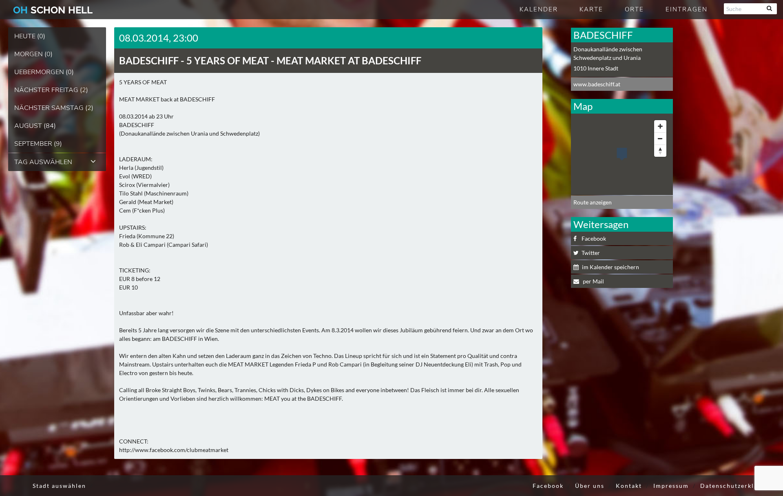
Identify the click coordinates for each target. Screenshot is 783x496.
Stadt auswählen (59, 485)
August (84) (35, 125)
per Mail (593, 281)
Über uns (589, 485)
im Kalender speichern (610, 266)
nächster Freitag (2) (51, 90)
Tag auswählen (43, 162)
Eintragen (687, 9)
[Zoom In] (660, 126)
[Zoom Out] (660, 138)
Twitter (591, 252)
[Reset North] (660, 151)
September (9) (38, 143)
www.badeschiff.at (596, 84)
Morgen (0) (33, 54)
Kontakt (629, 485)
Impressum (671, 485)
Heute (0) (29, 36)
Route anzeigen (592, 202)
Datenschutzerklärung (736, 485)
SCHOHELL (53, 10)
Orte (634, 9)
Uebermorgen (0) (44, 72)
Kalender (539, 9)
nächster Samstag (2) (53, 107)
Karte (591, 9)
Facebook (594, 238)
